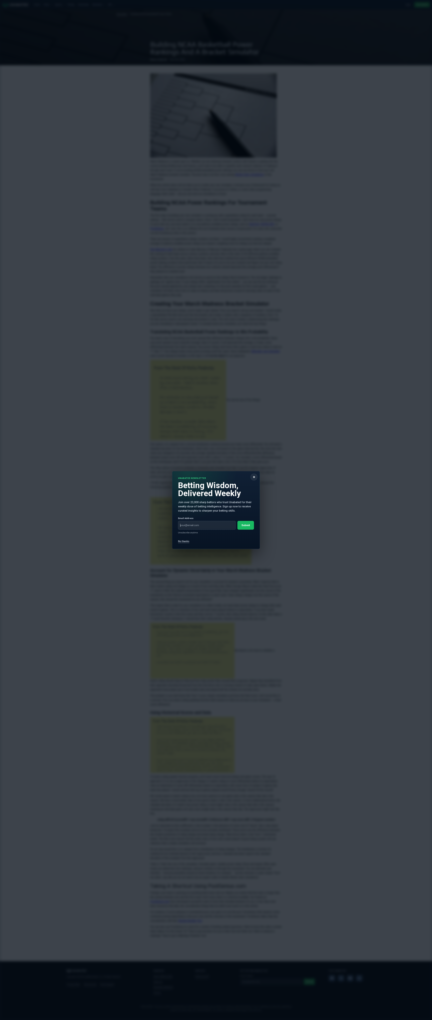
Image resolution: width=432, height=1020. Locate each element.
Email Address (185, 518)
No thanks (183, 541)
